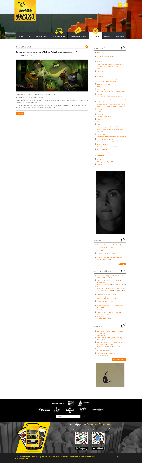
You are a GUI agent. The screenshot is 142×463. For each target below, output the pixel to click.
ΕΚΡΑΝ (99, 94)
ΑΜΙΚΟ (99, 62)
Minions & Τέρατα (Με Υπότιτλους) (110, 147)
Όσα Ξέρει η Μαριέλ (102, 116)
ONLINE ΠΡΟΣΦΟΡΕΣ (78, 36)
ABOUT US (44, 457)
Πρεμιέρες (122, 264)
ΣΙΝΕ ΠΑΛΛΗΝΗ (102, 144)
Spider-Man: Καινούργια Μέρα (107, 353)
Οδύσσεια (99, 59)
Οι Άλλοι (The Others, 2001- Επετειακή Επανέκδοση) (110, 79)
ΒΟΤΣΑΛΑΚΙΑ (101, 89)
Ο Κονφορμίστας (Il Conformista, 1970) (107, 96)
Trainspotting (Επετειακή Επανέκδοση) (106, 141)
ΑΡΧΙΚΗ (20, 36)
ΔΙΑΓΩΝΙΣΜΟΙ (95, 36)
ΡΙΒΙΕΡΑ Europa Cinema (105, 139)
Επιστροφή (20, 113)
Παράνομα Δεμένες (103, 349)
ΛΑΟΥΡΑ (100, 114)
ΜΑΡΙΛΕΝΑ (100, 119)
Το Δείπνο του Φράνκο (119, 91)
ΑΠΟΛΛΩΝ (100, 159)
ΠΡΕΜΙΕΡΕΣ (119, 36)
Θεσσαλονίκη (102, 156)
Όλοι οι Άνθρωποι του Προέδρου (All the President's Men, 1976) (111, 66)
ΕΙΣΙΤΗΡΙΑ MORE (59, 36)
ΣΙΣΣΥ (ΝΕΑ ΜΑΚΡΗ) (104, 149)
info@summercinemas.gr (21, 459)
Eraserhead (120, 141)
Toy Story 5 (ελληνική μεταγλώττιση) (106, 81)
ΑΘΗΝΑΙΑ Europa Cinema (105, 57)
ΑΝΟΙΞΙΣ (100, 71)
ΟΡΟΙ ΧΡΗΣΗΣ (64, 457)
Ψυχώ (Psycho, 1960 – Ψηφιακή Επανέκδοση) (108, 104)
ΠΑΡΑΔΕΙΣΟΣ (101, 134)
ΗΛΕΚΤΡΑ (100, 109)
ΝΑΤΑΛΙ (99, 164)
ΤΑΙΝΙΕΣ (30, 36)
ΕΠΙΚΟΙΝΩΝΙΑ (36, 457)
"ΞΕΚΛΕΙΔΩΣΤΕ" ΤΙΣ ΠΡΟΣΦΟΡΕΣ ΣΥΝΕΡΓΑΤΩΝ (82, 457)
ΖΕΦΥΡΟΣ (100, 102)
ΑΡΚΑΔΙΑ (100, 76)
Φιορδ (98, 74)
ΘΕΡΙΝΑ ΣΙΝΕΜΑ (42, 36)
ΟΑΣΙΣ (99, 124)
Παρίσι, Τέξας (110, 162)
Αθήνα (99, 53)
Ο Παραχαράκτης (121, 136)
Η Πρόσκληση (106, 152)
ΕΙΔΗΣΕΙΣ (107, 36)
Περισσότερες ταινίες (119, 359)
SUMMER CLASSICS (54, 457)
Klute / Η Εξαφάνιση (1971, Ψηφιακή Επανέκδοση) (109, 64)
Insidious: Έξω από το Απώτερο (105, 91)
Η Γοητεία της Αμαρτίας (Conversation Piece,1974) (110, 127)
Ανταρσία (99, 152)
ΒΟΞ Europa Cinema (103, 84)
